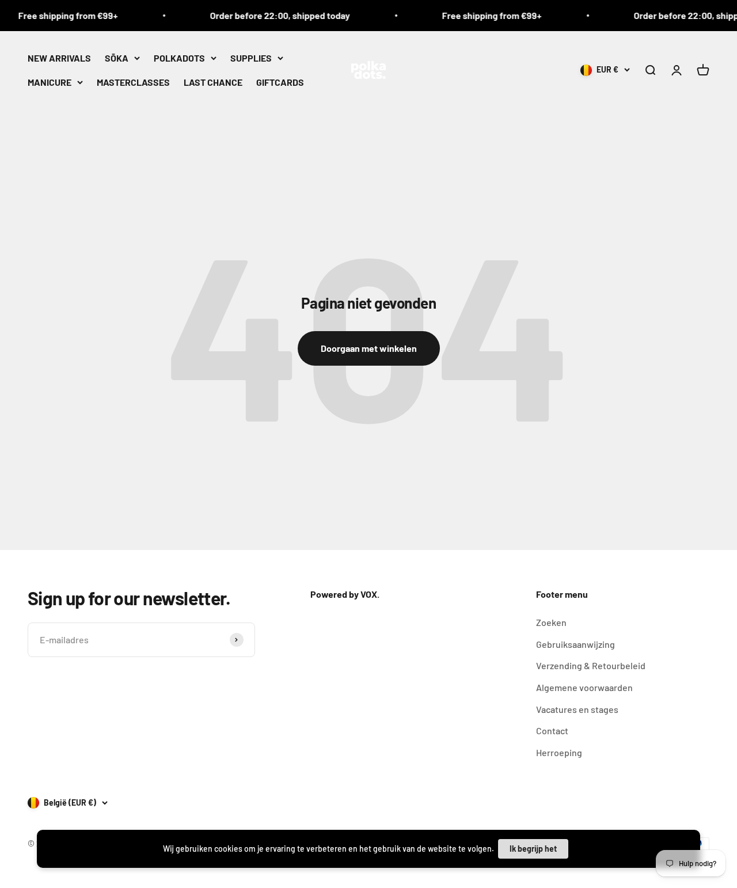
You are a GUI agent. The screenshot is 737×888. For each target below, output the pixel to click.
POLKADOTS (179, 57)
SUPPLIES (251, 57)
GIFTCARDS (280, 81)
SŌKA (116, 57)
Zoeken (551, 622)
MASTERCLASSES (133, 81)
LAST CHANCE (213, 81)
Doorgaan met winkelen (369, 348)
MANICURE (49, 81)
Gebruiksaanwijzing (575, 644)
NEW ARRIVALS (59, 57)
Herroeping (559, 752)
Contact (552, 730)
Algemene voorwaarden (584, 687)
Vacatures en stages (577, 709)
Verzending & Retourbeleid (590, 665)
